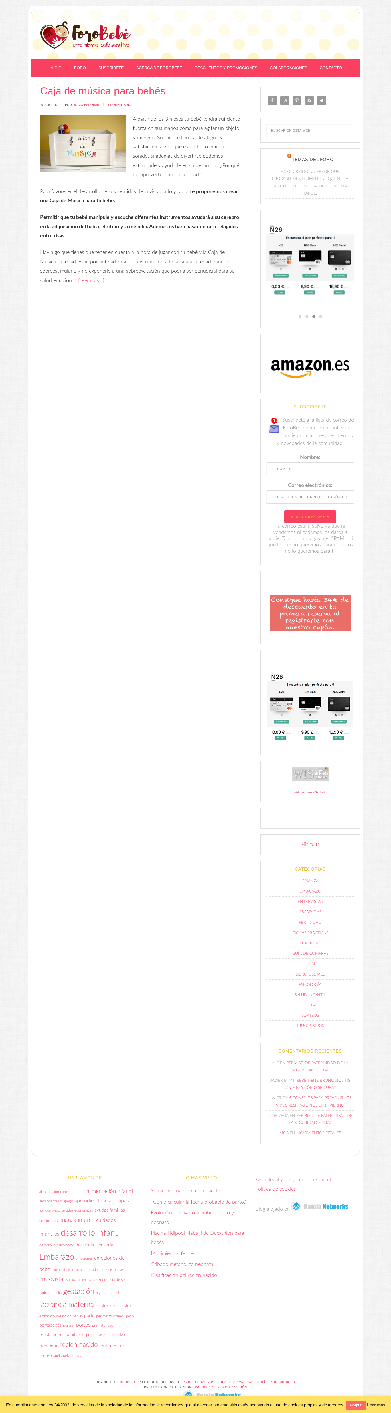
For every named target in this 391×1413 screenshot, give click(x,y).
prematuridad (102, 1325)
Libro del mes (310, 974)
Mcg (284, 1133)
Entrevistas (310, 902)
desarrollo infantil (91, 1233)
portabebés (50, 1325)
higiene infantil (108, 1293)
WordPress (206, 1387)
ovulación (63, 1316)
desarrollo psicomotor (56, 1245)
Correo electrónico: (310, 485)
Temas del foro (313, 159)
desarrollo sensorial (95, 1245)
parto (89, 1316)
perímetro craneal (110, 1316)
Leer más (376, 1404)
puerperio (49, 1345)
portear (69, 1325)
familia (57, 1293)
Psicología (310, 985)
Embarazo (310, 891)
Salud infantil (310, 995)
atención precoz (50, 1210)
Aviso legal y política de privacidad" (219, 1382)
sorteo (45, 1355)
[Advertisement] (285, 23)
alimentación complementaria (62, 1192)
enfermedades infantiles (68, 1269)
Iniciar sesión (233, 1387)
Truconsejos (310, 1026)
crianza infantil (77, 1220)
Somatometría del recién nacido (185, 1191)
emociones (84, 1259)
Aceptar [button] (355, 1405)
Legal (310, 964)
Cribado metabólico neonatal (182, 1264)
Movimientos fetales (318, 1133)
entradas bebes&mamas (105, 1270)
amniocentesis (50, 1201)
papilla (78, 1316)
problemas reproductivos (106, 1335)
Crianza (310, 881)
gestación (78, 1291)
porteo (83, 1325)
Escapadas (310, 912)
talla (79, 1356)
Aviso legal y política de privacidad (293, 1179)
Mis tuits (310, 844)
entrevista (51, 1279)
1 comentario (119, 104)
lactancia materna (66, 1304)
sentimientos (112, 1345)
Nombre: (310, 457)
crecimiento (48, 1221)
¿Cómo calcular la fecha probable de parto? (198, 1202)
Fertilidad (310, 923)
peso (130, 1316)
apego (68, 1201)
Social (310, 1005)
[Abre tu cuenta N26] (310, 261)
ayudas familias (109, 1210)
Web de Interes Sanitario (310, 792)
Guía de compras (310, 954)
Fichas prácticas (310, 933)
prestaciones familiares (62, 1334)
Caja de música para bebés (102, 91)
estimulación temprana (80, 1279)
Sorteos (310, 1016)
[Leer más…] (91, 280)
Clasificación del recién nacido (184, 1275)
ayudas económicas (77, 1210)
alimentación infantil (110, 1191)
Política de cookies (276, 1189)
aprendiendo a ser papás (101, 1200)
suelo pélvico (63, 1356)
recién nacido (79, 1345)
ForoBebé (85, 35)
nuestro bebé (106, 1306)
